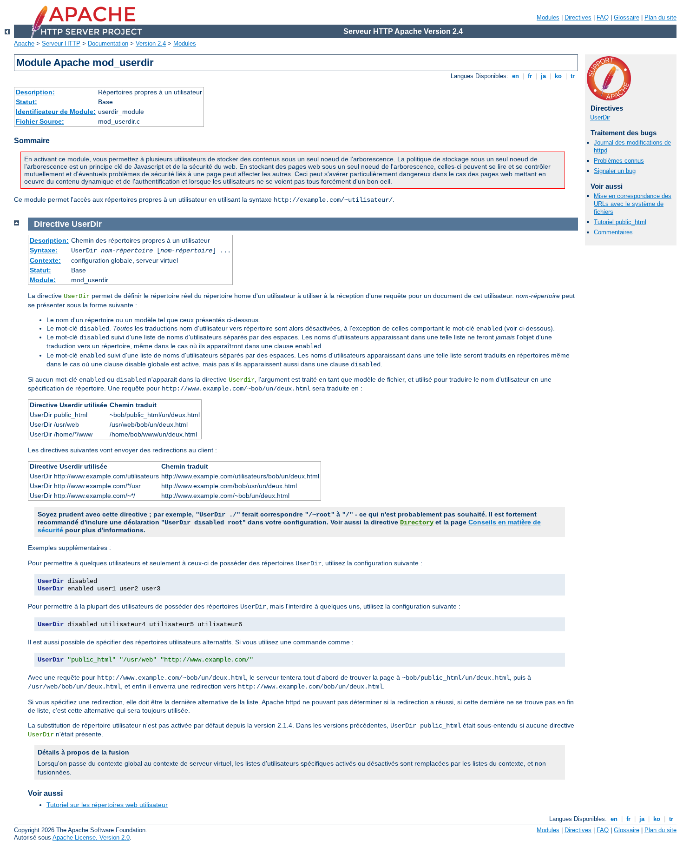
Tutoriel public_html (620, 221)
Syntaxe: (44, 250)
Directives (578, 17)
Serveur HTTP (61, 43)
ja (543, 76)
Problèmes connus (619, 160)
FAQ (603, 17)
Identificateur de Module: (56, 111)
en (515, 76)
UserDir (600, 117)
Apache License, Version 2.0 (91, 837)
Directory (416, 522)
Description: (35, 92)
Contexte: (45, 260)
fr (530, 76)
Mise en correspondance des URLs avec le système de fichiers (632, 203)
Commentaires (613, 232)
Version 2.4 (151, 43)
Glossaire (626, 17)
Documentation (108, 43)
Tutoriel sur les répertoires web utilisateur (107, 804)
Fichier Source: (40, 121)
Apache (24, 43)
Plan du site (660, 17)
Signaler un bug (615, 170)
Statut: (26, 102)
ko (558, 76)
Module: (43, 280)
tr (573, 76)
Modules (548, 17)
